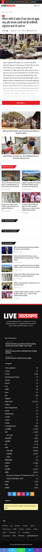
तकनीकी (7, 441)
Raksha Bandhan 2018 (15, 478)
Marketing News (11, 408)
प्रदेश (10, 12)
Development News (12, 377)
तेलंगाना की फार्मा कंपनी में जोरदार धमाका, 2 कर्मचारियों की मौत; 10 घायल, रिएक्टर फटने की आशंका (11, 185)
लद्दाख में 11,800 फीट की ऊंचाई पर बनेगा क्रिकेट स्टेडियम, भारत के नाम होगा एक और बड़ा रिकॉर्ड (31, 185)
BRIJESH (4, 31)
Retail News (9, 414)
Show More (20, 103)
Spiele (7, 423)
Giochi (7, 383)
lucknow (28, 529)
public (7, 411)
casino (7, 371)
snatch (7, 420)
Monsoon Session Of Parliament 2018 (21, 475)
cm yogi (25, 526)
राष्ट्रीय (6, 472)
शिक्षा (6, 485)
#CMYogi (5, 526)
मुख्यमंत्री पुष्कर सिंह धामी (32, 536)
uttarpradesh (6, 536)
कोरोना (14, 536)
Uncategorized (10, 426)
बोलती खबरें (8, 460)
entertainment (6, 529)
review (7, 417)
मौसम (7, 466)
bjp (11, 526)
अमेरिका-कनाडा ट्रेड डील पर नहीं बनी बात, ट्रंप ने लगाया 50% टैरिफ (27, 284)
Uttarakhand (26, 532)
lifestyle (21, 529)
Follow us (8, 500)
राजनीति (7, 469)
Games (7, 380)
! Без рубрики (10, 368)
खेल (6, 432)
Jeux (6, 392)
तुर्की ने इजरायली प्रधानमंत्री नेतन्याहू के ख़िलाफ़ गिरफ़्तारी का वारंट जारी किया (26, 248)
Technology (12, 532)
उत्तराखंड (9, 454)
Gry (6, 386)
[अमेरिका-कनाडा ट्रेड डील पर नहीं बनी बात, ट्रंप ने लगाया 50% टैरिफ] (7, 286)
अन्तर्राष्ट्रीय (8, 429)
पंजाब (8, 457)
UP (19, 532)
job (6, 395)
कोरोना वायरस (21, 536)
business (17, 526)
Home (5, 12)
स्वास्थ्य (7, 488)
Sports (4, 532)
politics (36, 529)
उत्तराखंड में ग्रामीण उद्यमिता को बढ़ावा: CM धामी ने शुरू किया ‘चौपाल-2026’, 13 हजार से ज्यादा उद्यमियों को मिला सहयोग (30, 207)
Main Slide (9, 402)
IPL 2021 (10, 435)
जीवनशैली (8, 438)
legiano (7, 398)
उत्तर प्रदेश (10, 451)
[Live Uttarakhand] (8, 6)
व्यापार (7, 482)
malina (7, 405)
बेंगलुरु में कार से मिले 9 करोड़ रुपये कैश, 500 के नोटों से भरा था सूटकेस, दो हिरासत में (10, 206)
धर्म (6, 444)
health (15, 529)
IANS (7, 389)
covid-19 (32, 526)
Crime (7, 374)
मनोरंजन (7, 463)
